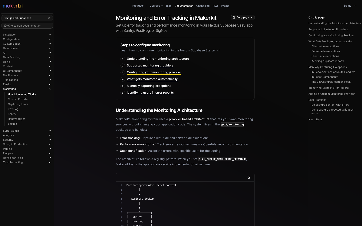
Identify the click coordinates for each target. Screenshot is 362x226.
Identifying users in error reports (150, 92)
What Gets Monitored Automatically (330, 41)
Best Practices (317, 99)
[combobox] (27, 18)
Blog (169, 5)
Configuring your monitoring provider (154, 72)
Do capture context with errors (330, 104)
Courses (155, 5)
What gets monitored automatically (152, 79)
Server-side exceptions (325, 51)
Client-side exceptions (325, 46)
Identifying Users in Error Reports (328, 87)
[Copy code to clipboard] (248, 177)
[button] (27, 34)
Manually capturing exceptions (149, 86)
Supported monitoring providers (150, 65)
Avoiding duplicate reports (327, 61)
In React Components (324, 76)
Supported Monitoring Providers (328, 29)
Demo (347, 5)
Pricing (225, 5)
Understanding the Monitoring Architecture (334, 23)
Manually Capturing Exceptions (327, 67)
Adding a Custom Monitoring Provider (331, 93)
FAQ (215, 5)
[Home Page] (62, 6)
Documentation (184, 5)
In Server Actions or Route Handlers (333, 71)
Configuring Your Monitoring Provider (331, 35)
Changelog (203, 5)
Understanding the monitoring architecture (158, 58)
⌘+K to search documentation (22, 25)
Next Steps (315, 119)
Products (138, 5)
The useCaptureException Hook (331, 81)
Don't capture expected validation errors (332, 111)
